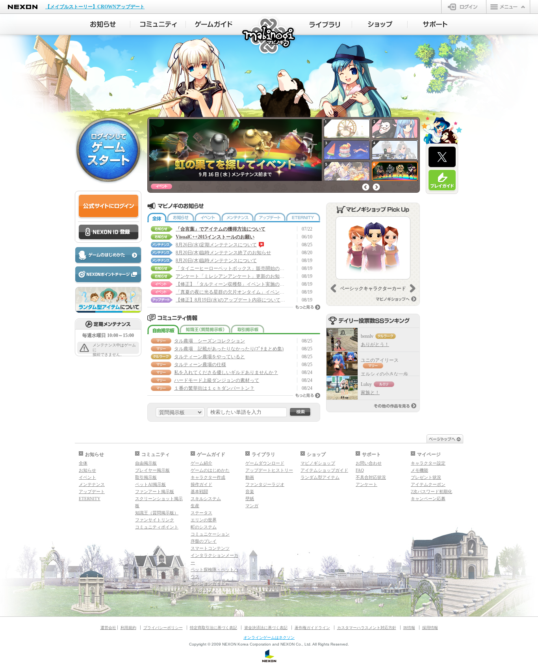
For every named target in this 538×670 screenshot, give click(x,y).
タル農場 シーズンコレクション (209, 341)
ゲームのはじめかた (210, 470)
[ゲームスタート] (108, 149)
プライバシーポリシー (163, 627)
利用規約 (128, 627)
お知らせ (180, 217)
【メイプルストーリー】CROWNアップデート (95, 6)
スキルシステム (206, 498)
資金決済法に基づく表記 (266, 627)
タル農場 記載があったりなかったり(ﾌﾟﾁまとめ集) (229, 349)
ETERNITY (303, 217)
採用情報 (430, 627)
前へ (365, 187)
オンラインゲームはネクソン (269, 637)
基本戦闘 (199, 491)
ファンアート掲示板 (154, 491)
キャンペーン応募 (428, 498)
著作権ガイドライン (312, 627)
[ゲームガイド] (213, 24)
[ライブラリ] (324, 24)
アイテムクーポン (428, 484)
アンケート (366, 484)
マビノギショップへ (396, 299)
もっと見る (307, 307)
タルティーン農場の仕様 (200, 364)
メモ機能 (419, 470)
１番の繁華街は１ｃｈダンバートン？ (214, 388)
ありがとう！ (375, 344)
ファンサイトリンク (154, 519)
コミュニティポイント (156, 527)
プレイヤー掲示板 (152, 470)
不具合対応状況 (371, 477)
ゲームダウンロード (264, 463)
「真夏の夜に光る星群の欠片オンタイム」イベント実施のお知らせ (231, 292)
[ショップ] (380, 24)
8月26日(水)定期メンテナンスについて (216, 245)
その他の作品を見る (395, 405)
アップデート (270, 217)
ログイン (464, 6)
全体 (157, 217)
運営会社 (108, 627)
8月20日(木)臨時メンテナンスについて (216, 260)
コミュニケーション (210, 534)
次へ (376, 187)
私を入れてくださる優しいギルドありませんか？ (226, 372)
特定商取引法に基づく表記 (213, 627)
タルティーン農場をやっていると (209, 356)
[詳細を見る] (373, 248)
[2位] (342, 364)
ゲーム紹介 (201, 463)
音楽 (249, 491)
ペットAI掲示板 (150, 484)
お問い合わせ (369, 463)
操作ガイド (201, 484)
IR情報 (409, 627)
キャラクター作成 (208, 477)
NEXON (22, 7)
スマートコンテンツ (210, 548)
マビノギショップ (318, 463)
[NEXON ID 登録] (108, 232)
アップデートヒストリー (269, 470)
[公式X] (442, 157)
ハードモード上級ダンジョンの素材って (216, 380)
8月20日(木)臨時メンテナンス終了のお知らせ (223, 252)
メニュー (508, 6)
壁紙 (249, 498)
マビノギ (269, 36)
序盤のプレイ (204, 541)
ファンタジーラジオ (264, 484)
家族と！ (370, 392)
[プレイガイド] (442, 180)
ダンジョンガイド (208, 583)
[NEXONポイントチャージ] (107, 275)
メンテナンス (237, 217)
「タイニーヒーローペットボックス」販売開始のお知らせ (231, 268)
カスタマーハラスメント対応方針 (366, 627)
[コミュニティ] (158, 24)
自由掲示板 (163, 329)
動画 (249, 477)
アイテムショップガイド (324, 470)
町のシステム (204, 527)
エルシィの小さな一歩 (384, 374)
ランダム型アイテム (320, 477)
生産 (195, 505)
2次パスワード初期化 (431, 491)
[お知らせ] (102, 24)
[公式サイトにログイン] (108, 206)
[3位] (342, 388)
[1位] (342, 340)
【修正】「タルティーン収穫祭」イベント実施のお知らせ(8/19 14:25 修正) (231, 284)
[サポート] (435, 24)
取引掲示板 (247, 329)
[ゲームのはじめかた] (107, 255)
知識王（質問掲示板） (205, 329)
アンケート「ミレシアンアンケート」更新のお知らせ (231, 276)
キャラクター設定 (428, 463)
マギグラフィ (204, 590)
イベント (208, 217)
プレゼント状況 (426, 477)
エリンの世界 (204, 519)
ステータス (201, 512)
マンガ (251, 505)
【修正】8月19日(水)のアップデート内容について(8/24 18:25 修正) (231, 300)
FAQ (360, 470)
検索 (300, 412)
